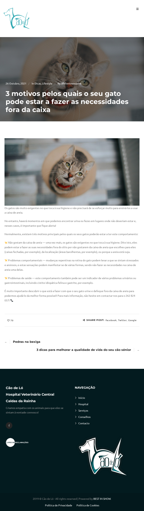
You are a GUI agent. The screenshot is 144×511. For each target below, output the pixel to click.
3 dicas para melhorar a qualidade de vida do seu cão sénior (84, 350)
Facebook (111, 320)
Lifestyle (47, 83)
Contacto (83, 423)
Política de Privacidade (58, 505)
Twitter (122, 320)
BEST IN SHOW (102, 498)
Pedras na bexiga (26, 342)
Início (81, 397)
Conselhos (84, 416)
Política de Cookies (87, 505)
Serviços (83, 410)
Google (132, 320)
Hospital (83, 404)
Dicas (37, 83)
